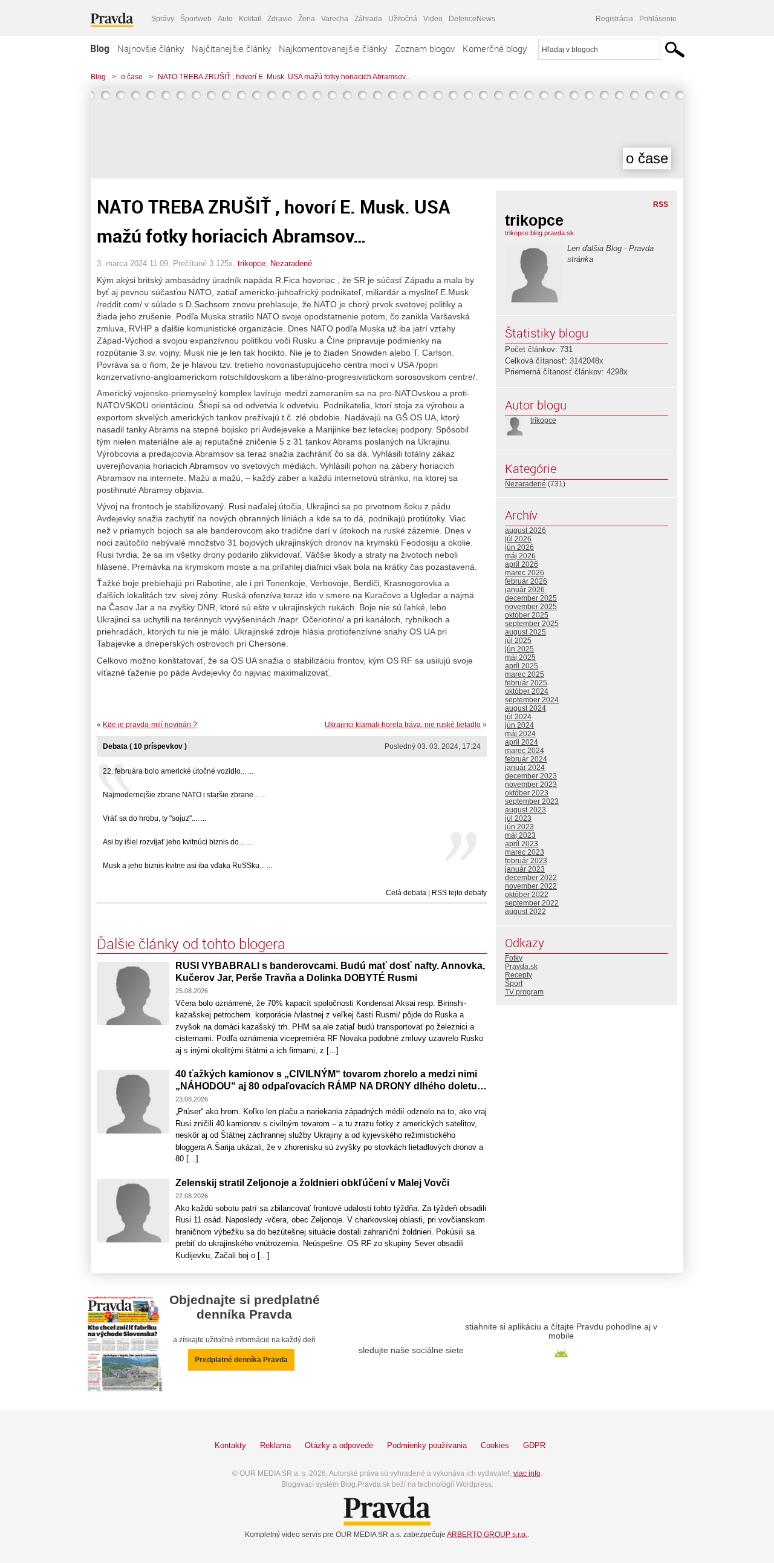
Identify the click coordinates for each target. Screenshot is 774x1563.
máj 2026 (520, 556)
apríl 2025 (521, 666)
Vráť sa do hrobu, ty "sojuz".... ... (154, 818)
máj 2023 (520, 835)
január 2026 (525, 590)
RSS (660, 204)
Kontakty (230, 1445)
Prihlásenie (658, 19)
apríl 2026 (521, 564)
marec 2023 (524, 852)
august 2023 (525, 810)
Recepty (518, 975)
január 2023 (525, 869)
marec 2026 (524, 573)
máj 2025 (520, 657)
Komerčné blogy (495, 48)
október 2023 (526, 793)
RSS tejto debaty (459, 893)
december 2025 (531, 598)
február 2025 (526, 683)
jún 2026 (519, 547)
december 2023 (531, 776)
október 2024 (526, 691)
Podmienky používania (427, 1445)
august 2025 (525, 632)
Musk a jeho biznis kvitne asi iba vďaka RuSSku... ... (187, 865)
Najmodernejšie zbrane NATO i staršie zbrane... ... (184, 795)
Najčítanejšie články (231, 48)
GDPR (534, 1445)
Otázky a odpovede (339, 1445)
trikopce (251, 263)
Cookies (495, 1445)
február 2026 (526, 581)
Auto (225, 19)
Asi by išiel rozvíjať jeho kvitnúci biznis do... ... (177, 842)
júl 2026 (518, 539)
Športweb (196, 19)
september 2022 (532, 903)
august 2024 (525, 708)
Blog (99, 48)
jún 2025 (519, 649)
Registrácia (614, 19)
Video (433, 19)
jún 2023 (519, 827)
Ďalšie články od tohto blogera (191, 943)
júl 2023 (518, 818)
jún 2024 (519, 725)
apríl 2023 (521, 844)
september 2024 (532, 700)
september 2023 (532, 801)
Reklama (275, 1445)
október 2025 (526, 615)
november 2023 (531, 784)
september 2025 (532, 623)
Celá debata (406, 893)
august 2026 (525, 530)
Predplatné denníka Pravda (241, 1360)
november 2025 (531, 606)
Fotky (513, 958)
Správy (162, 19)
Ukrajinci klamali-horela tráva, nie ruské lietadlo (403, 724)
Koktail (250, 19)
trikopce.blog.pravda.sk (539, 233)
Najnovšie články (150, 48)
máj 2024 (520, 733)
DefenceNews (472, 19)
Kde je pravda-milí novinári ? (150, 724)
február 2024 (526, 759)
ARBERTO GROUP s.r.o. (487, 1534)
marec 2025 (524, 674)
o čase (132, 77)
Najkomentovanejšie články (333, 48)
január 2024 (525, 767)
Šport (513, 983)
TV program (524, 992)
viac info (527, 1473)
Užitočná (402, 19)
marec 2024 (524, 750)
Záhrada (368, 19)
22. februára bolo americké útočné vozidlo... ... (178, 771)
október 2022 (526, 894)
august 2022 (525, 911)
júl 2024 (518, 717)
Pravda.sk (521, 966)
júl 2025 (518, 640)
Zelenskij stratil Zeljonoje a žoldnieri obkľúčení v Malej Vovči (312, 1183)
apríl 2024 (521, 742)
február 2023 (526, 861)
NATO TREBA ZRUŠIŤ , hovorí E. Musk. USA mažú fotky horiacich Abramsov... (284, 77)
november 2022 (531, 886)
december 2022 (531, 877)
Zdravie (279, 19)
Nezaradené (291, 263)
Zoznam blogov (425, 48)
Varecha (334, 19)
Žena (306, 19)
